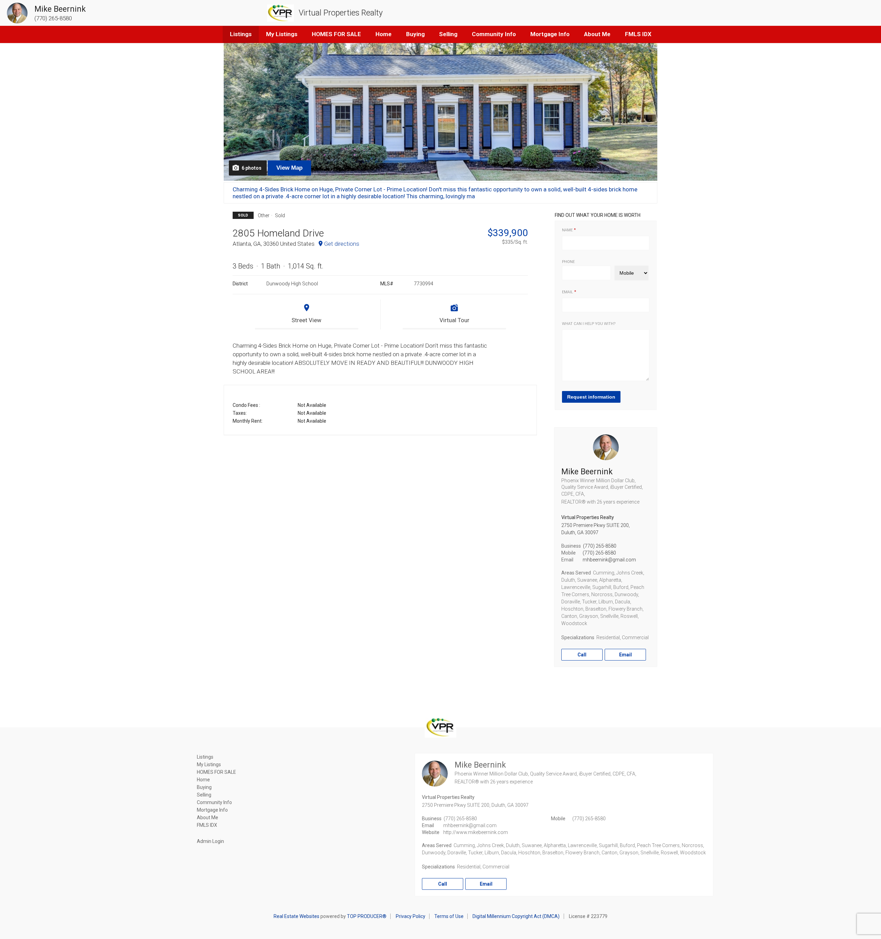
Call (581, 654)
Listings (241, 34)
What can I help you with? (588, 323)
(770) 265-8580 (599, 546)
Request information (591, 397)
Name (567, 230)
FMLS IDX (638, 34)
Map (289, 168)
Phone (568, 262)
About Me (597, 34)
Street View (306, 320)
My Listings (281, 34)
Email (567, 292)
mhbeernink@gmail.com (609, 559)
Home (383, 34)
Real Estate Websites (296, 916)
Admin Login (210, 841)
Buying (415, 34)
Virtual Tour (454, 320)
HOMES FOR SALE (336, 34)
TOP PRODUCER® (366, 916)
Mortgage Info (550, 34)
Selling (448, 34)
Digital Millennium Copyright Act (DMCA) (516, 916)
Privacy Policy (410, 916)
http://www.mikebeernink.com (475, 832)
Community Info (494, 34)
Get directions (341, 243)
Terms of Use (449, 916)
